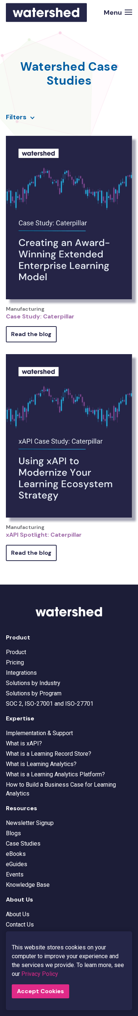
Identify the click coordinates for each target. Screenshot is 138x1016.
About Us (17, 914)
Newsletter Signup (30, 822)
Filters (16, 117)
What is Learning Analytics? (41, 764)
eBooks (16, 853)
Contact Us (20, 924)
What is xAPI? (24, 743)
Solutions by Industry (33, 683)
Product (16, 652)
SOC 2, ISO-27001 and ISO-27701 (49, 703)
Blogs (13, 833)
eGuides (16, 864)
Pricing (15, 662)
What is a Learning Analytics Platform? (55, 774)
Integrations (21, 672)
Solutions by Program (33, 693)
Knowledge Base (28, 884)
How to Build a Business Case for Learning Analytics (61, 789)
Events (15, 874)
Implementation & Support (39, 733)
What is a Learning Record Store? (48, 753)
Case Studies (23, 843)
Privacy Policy (39, 973)
